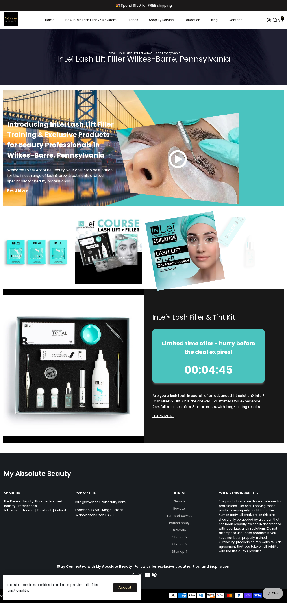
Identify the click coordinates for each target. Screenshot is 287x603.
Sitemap (179, 530)
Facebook (44, 510)
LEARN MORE (163, 416)
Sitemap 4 (179, 552)
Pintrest (60, 510)
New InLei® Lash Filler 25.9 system (91, 20)
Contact (235, 20)
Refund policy (179, 523)
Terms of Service (179, 516)
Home (49, 20)
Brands (133, 20)
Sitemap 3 (179, 544)
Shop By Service (161, 20)
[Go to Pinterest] (154, 575)
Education (192, 20)
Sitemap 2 (179, 537)
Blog (214, 20)
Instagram (26, 510)
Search (179, 501)
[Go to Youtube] (147, 575)
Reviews (179, 509)
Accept (125, 587)
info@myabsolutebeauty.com (100, 502)
